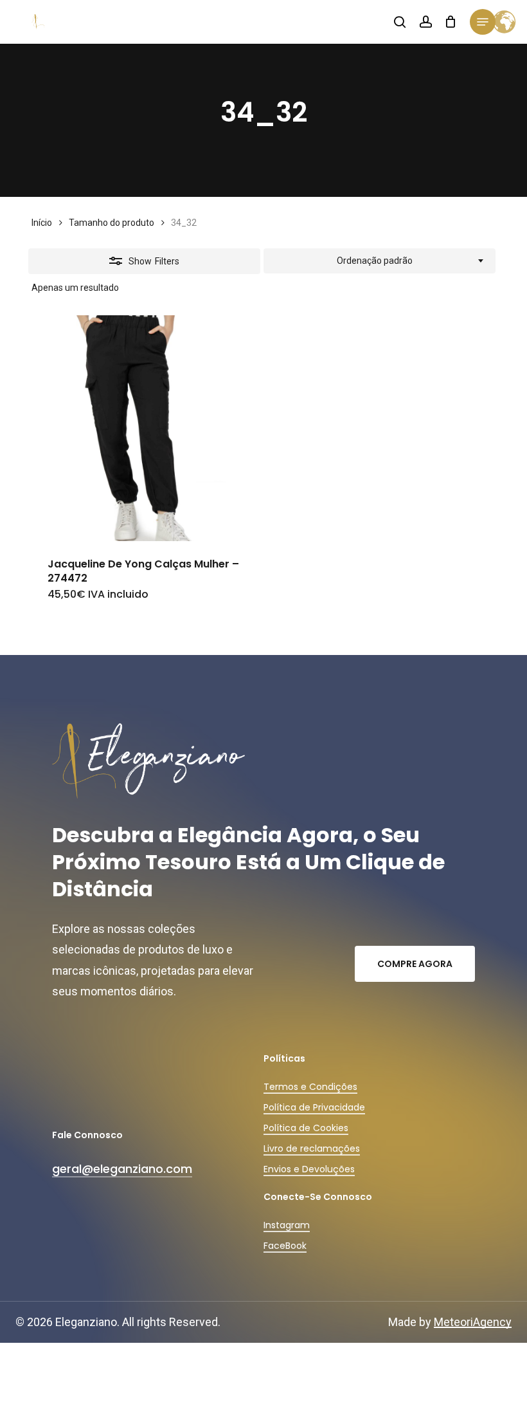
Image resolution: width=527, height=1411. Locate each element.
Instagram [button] (287, 1225)
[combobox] (380, 261)
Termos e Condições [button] (310, 1086)
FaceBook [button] (285, 1245)
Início (41, 222)
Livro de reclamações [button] (312, 1148)
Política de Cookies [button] (306, 1127)
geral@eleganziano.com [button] (122, 1169)
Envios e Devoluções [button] (309, 1169)
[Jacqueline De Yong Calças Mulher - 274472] (144, 428)
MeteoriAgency (473, 1322)
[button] (483, 21)
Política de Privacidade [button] (314, 1107)
